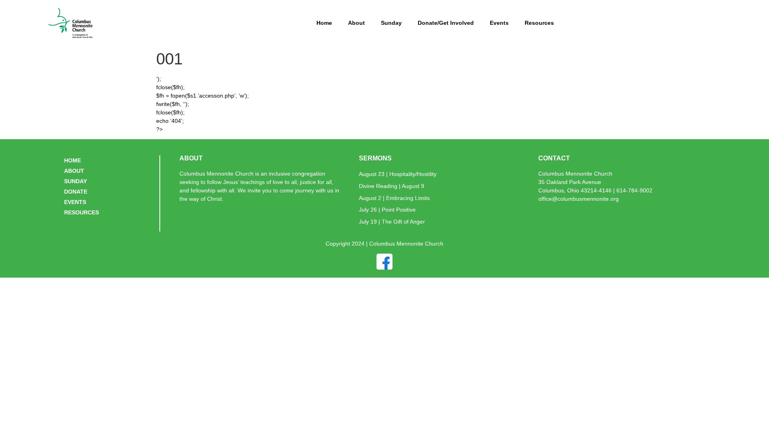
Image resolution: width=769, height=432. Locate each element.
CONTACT (554, 158)
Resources (539, 23)
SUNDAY (75, 181)
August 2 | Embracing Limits (394, 198)
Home (324, 23)
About (356, 23)
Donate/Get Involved (446, 23)
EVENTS (75, 202)
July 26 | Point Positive (387, 209)
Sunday (391, 23)
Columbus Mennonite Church (575, 173)
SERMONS (375, 158)
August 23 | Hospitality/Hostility (398, 174)
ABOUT (74, 171)
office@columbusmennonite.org (578, 199)
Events (499, 23)
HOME (72, 160)
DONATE (75, 191)
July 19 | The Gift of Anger (392, 221)
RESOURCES (81, 212)
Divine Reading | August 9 (391, 186)
